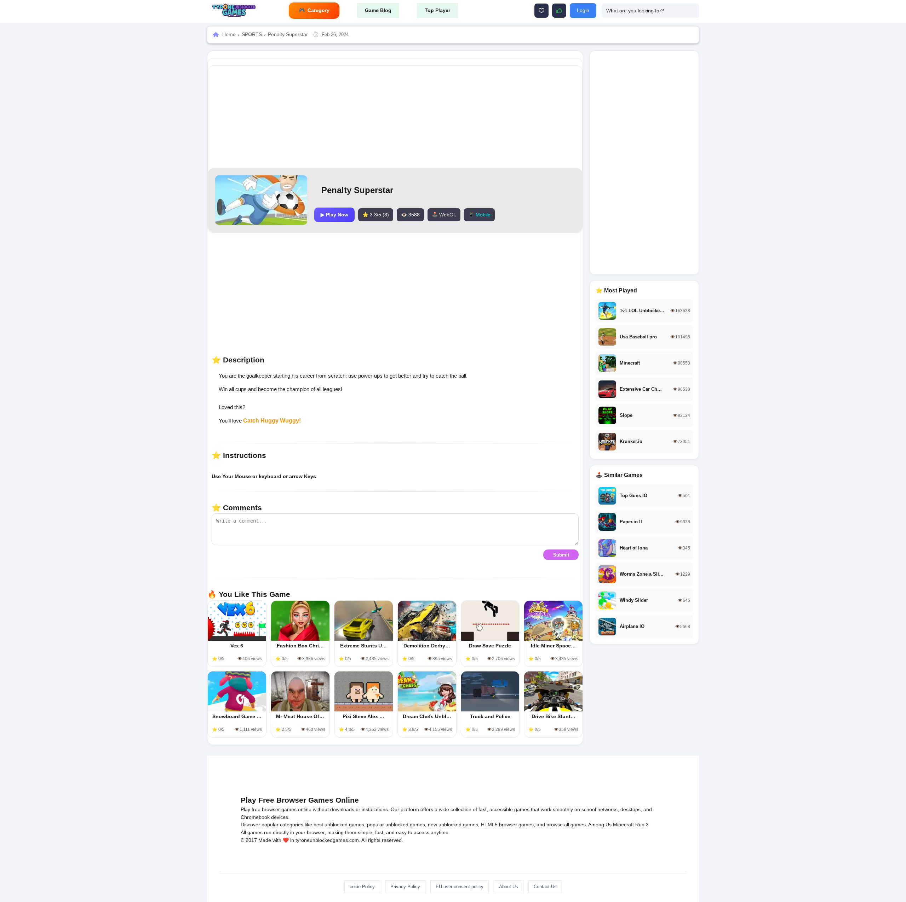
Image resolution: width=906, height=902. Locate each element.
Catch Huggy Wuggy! (272, 421)
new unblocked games (453, 824)
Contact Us (545, 886)
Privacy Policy (405, 886)
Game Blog (378, 10)
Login (583, 10)
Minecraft (623, 824)
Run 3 (642, 824)
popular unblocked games (396, 824)
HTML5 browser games (507, 824)
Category (318, 10)
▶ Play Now (334, 214)
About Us (508, 886)
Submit (561, 555)
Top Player (437, 10)
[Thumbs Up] (559, 11)
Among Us (600, 824)
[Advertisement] (395, 117)
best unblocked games (339, 824)
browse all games (566, 824)
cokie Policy (362, 886)
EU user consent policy (459, 886)
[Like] (541, 11)
